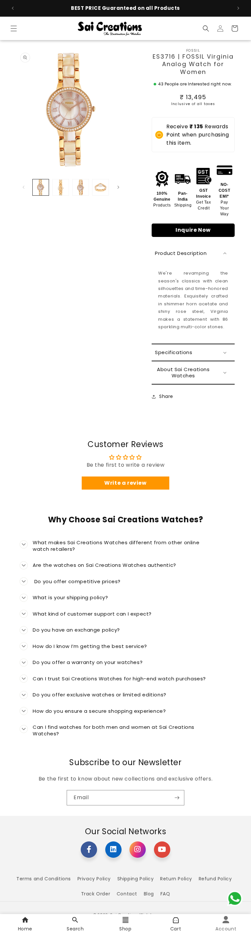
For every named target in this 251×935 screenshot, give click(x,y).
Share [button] (166, 396)
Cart (175, 929)
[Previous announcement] (13, 8)
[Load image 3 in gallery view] (80, 187)
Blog (149, 893)
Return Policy (176, 878)
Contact (127, 893)
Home (25, 929)
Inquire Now (193, 230)
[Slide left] (23, 187)
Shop (125, 929)
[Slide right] (118, 187)
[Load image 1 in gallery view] (40, 187)
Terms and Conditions (43, 878)
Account (225, 929)
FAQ (165, 893)
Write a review (125, 483)
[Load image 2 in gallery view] (60, 187)
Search (75, 929)
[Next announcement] (238, 8)
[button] (14, 28)
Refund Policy (215, 878)
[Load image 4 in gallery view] (100, 187)
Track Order (95, 893)
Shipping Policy (135, 878)
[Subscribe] (177, 797)
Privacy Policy (94, 878)
